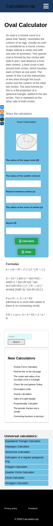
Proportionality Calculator (26, 403)
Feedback (33, 508)
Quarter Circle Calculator (19, 472)
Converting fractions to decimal (28, 416)
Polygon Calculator (16, 466)
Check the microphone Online (28, 384)
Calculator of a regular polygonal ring (24, 459)
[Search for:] (20, 336)
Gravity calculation (23, 394)
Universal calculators (20, 436)
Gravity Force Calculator (25, 367)
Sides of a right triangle (24, 398)
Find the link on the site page (27, 371)
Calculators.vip (20, 6)
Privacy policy (10, 508)
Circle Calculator (15, 477)
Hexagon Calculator (16, 483)
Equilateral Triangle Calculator (22, 441)
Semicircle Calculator (17, 452)
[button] (26, 241)
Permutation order (22, 389)
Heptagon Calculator (17, 446)
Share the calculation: (19, 113)
